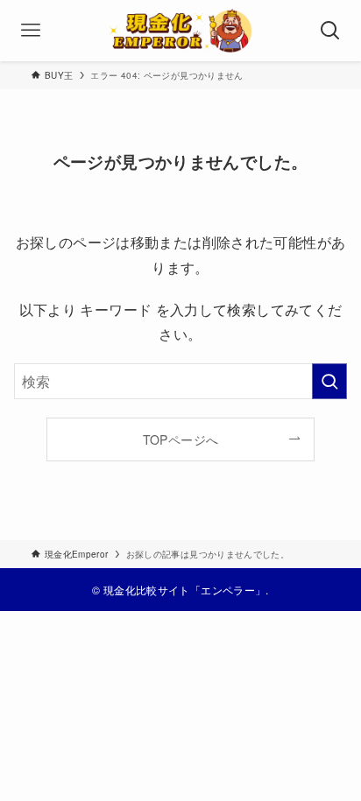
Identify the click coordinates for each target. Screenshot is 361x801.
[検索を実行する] (329, 381)
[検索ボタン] (330, 30)
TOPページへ (181, 439)
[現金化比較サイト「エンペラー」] (181, 30)
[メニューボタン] (30, 30)
